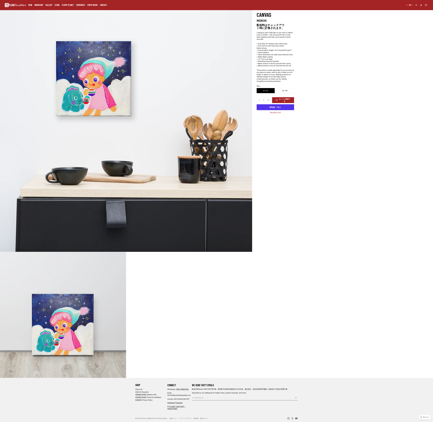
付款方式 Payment (142, 392)
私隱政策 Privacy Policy (143, 400)
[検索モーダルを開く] (416, 5)
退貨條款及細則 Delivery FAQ (145, 395)
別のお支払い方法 (275, 112)
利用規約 (196, 418)
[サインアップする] (296, 398)
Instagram (171, 403)
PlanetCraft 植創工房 (147, 418)
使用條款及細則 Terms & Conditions (148, 397)
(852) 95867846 (182, 389)
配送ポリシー (204, 418)
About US (138, 389)
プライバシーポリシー (185, 418)
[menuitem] (30, 5)
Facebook (179, 403)
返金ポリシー (173, 418)
